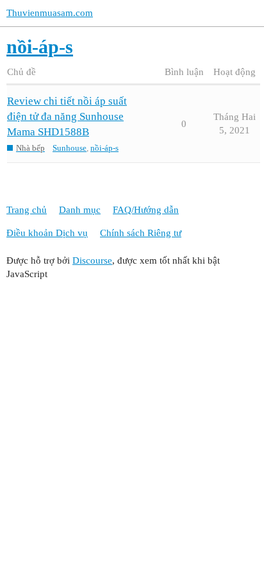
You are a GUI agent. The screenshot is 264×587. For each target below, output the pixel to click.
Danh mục (80, 210)
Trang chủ (26, 210)
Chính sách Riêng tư (140, 233)
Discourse (92, 260)
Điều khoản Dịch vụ (47, 233)
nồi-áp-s (104, 148)
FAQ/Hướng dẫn (146, 210)
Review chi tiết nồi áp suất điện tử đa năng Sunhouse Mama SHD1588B (67, 116)
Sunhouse (70, 148)
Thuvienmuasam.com (49, 13)
